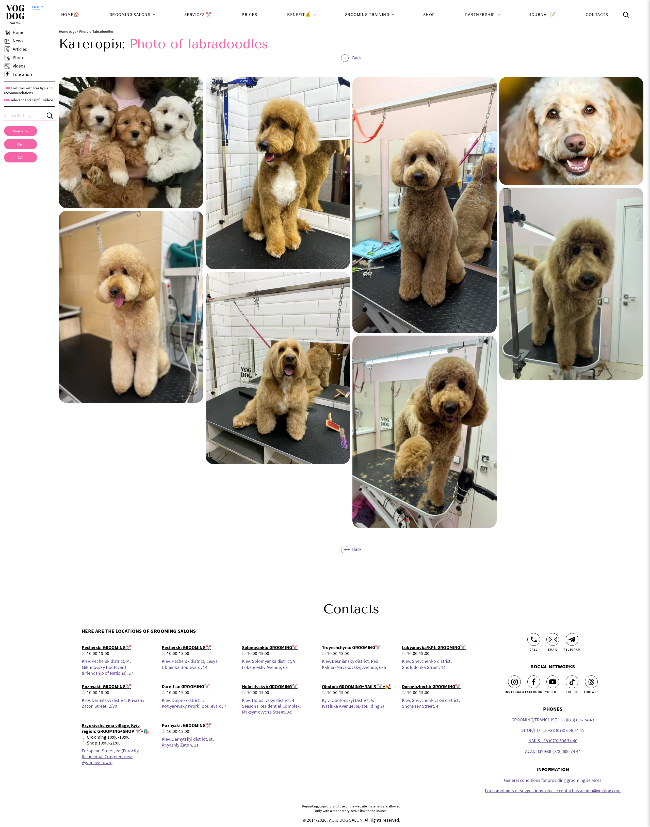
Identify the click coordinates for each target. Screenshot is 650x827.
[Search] (51, 115)
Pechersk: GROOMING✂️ (106, 647)
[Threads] (591, 681)
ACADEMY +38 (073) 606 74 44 (553, 751)
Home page (67, 31)
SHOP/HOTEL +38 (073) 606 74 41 (552, 730)
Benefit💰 (299, 15)
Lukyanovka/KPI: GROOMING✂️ (434, 647)
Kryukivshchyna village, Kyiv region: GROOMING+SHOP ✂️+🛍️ (115, 728)
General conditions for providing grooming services (553, 780)
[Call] (533, 639)
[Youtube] (552, 681)
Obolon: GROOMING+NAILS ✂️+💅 (356, 686)
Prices (249, 15)
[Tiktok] (572, 681)
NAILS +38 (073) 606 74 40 (552, 740)
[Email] (552, 639)
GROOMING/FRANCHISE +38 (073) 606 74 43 (552, 720)
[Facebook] (533, 681)
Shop (429, 15)
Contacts (597, 15)
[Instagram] (514, 681)
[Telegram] (572, 639)
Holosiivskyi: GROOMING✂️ (270, 686)
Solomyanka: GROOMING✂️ (270, 647)
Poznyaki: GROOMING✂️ (106, 686)
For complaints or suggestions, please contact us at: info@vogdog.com (553, 790)
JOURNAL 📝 (542, 15)
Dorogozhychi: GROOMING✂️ (431, 686)
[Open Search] (626, 15)
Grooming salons (130, 15)
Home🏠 (70, 15)
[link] (20, 157)
